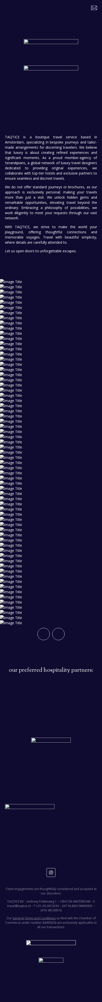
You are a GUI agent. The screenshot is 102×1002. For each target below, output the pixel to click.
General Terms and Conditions (34, 918)
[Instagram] (51, 872)
